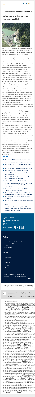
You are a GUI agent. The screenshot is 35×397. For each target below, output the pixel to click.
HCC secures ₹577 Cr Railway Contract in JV (16, 170)
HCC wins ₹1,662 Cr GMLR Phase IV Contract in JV (18, 168)
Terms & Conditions (9, 274)
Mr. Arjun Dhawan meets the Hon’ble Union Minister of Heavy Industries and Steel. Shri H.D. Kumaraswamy (18, 184)
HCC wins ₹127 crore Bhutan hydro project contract (18, 162)
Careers (7, 265)
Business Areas (9, 259)
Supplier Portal (10, 223)
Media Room (8, 267)
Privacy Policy (20, 274)
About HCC (8, 257)
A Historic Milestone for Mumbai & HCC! (15, 180)
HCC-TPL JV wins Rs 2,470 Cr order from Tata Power (19, 200)
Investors (7, 262)
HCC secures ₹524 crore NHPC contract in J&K (17, 159)
